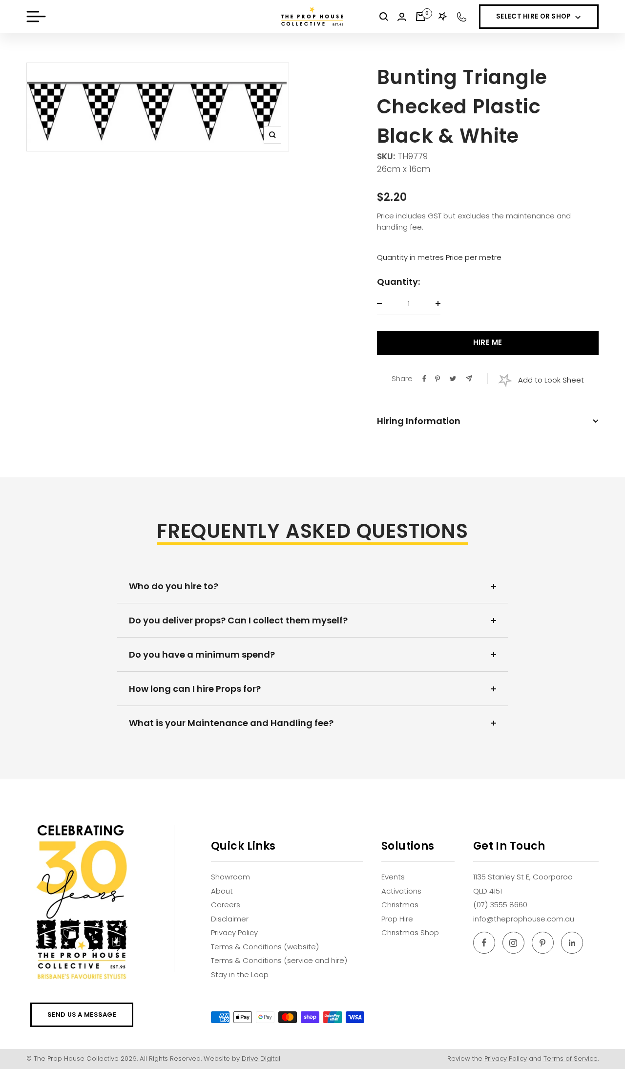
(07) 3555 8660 (500, 904)
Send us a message (81, 1014)
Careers (225, 904)
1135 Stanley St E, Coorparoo (523, 877)
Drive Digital (261, 1058)
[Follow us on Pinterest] (543, 943)
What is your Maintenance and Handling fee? (231, 723)
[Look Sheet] (443, 16)
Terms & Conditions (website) (265, 946)
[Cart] (420, 16)
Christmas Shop (410, 932)
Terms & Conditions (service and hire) (279, 960)
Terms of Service (570, 1058)
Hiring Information (418, 421)
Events (393, 877)
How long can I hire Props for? (195, 689)
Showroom (230, 877)
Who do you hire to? (173, 586)
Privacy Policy (234, 932)
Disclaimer (230, 919)
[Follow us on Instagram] (513, 943)
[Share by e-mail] (469, 378)
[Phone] (461, 16)
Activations (401, 891)
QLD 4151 (487, 891)
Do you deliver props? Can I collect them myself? (238, 620)
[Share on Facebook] (424, 378)
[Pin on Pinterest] (437, 378)
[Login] (401, 17)
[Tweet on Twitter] (453, 378)
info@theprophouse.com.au (523, 919)
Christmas (399, 904)
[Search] (383, 16)
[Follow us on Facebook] (484, 943)
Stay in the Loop (240, 974)
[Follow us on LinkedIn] (572, 943)
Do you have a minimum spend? (202, 654)
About (222, 891)
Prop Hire (397, 919)
